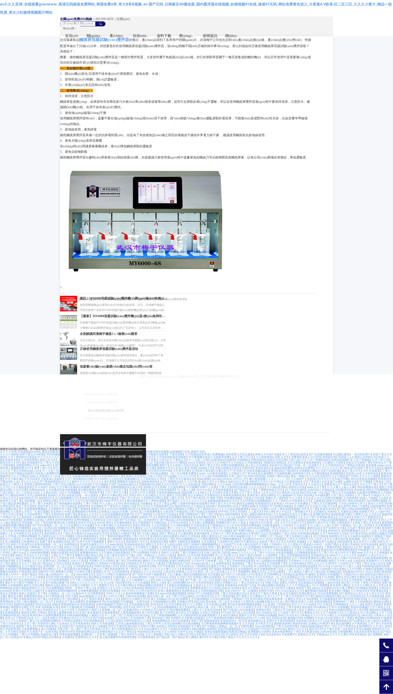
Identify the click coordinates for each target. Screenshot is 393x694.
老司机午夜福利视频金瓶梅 (243, 604)
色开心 (9, 618)
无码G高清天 (122, 582)
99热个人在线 (208, 487)
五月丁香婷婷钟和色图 (219, 618)
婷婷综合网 (49, 501)
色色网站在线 (61, 542)
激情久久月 (112, 599)
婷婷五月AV (98, 476)
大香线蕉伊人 (344, 522)
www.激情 (116, 544)
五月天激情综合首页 (193, 547)
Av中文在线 (203, 490)
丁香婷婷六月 (239, 599)
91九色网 (327, 577)
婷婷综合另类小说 (91, 517)
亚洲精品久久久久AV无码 (145, 572)
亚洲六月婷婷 (350, 544)
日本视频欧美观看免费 (119, 550)
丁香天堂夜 (293, 607)
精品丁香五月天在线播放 (339, 492)
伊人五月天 (272, 492)
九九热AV (197, 561)
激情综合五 (349, 547)
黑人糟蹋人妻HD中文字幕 (201, 637)
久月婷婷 (285, 525)
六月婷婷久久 (277, 544)
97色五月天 (253, 577)
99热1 (240, 471)
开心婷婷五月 (234, 634)
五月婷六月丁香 (219, 533)
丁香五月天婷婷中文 (299, 539)
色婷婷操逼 (223, 563)
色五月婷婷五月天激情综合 (204, 495)
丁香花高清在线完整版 (75, 569)
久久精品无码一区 (51, 492)
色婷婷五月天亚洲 (154, 487)
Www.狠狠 (203, 479)
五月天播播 (23, 561)
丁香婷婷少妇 (23, 618)
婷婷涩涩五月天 (237, 482)
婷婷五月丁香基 (343, 618)
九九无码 (247, 623)
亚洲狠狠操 (336, 473)
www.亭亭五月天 (114, 501)
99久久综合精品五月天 (150, 495)
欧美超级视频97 (341, 460)
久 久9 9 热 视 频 (194, 482)
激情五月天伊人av (339, 561)
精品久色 (96, 555)
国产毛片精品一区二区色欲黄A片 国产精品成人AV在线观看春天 (158, 520)
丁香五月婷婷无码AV (86, 531)
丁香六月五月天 (128, 498)
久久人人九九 (225, 517)
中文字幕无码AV (337, 539)
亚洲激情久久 (374, 561)
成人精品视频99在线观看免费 (117, 637)
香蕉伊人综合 (290, 492)
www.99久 (46, 465)
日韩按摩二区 (213, 561)
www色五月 (205, 468)
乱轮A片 (37, 533)
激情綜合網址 (381, 602)
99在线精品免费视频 (246, 525)
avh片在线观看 (180, 621)
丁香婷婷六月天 (304, 580)
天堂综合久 (299, 484)
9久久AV (323, 566)
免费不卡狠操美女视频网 (184, 542)
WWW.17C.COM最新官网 (202, 593)
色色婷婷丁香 (141, 618)
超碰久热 (220, 580)
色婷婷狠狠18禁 (340, 514)
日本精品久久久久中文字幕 (316, 615)
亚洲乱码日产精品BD (284, 471)
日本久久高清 (78, 561)
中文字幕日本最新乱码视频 (72, 487)
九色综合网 (174, 544)
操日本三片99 (349, 582)
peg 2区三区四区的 (43, 528)
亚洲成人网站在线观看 (206, 577)
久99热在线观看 (71, 621)
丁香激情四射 (332, 547)
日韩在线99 (312, 577)
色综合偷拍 (230, 615)
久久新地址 (351, 612)
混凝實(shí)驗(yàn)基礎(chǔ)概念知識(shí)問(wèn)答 (116, 366)
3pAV (100, 522)
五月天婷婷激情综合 (347, 615)
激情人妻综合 (225, 558)
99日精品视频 (158, 473)
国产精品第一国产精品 (169, 637)
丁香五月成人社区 (372, 563)
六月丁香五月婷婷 (342, 495)
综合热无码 (141, 615)
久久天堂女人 (123, 618)
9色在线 (366, 615)
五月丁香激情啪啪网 (163, 615)
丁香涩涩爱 (176, 454)
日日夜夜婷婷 (292, 482)
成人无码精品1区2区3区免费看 (170, 599)
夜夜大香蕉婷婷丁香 (191, 514)
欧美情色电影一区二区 (48, 544)
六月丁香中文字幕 (116, 492)
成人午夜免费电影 (150, 512)
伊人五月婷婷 (59, 558)
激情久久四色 (291, 547)
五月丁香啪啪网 (239, 572)
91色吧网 (322, 585)
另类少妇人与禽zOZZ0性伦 (343, 558)
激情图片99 (294, 618)
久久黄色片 (294, 544)
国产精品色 (44, 563)
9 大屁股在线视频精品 (177, 585)
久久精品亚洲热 (276, 487)
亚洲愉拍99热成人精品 (14, 615)
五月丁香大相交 (194, 498)
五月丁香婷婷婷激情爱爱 (114, 536)
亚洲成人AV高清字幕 (122, 533)
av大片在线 (83, 484)
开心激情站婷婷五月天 (18, 495)
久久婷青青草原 (166, 550)
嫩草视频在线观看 (316, 591)
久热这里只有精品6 (174, 512)
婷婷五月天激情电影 (118, 522)
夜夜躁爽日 (131, 479)
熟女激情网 (265, 473)
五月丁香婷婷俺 (224, 596)
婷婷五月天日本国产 (168, 484)
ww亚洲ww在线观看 (222, 460)
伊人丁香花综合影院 (294, 454)
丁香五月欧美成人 (92, 629)
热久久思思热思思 (353, 596)
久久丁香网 (258, 536)
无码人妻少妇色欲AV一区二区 (56, 574)
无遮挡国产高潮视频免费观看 (22, 569)
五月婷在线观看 (165, 490)
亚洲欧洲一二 (89, 634)
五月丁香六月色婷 (40, 503)
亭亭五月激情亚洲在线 (121, 626)
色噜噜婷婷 (20, 547)
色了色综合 (132, 569)
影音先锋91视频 (338, 591)
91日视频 (191, 487)
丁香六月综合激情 (63, 484)
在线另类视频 (283, 552)
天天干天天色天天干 (292, 522)
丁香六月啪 (90, 503)
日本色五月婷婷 (209, 612)
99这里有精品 (356, 634)
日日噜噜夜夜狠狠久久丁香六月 (313, 552)
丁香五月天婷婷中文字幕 (298, 596)
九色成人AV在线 (253, 498)
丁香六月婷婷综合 (11, 623)
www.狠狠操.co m (90, 596)
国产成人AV (44, 599)
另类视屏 (279, 539)
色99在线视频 (358, 607)
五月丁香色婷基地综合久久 (53, 482)
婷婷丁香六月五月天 (222, 503)
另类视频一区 (32, 501)
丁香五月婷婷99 (52, 514)
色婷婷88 (83, 506)
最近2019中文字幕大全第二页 (327, 629)
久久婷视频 (381, 552)
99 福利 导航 (214, 498)
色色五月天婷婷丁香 (358, 462)
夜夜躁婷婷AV (69, 604)
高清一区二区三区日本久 (213, 572)
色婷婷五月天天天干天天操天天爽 (327, 479)
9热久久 (205, 492)
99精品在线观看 (312, 547)
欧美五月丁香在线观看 (69, 602)
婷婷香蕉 (40, 495)
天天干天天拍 (317, 531)
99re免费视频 (53, 588)
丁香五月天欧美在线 (306, 550)
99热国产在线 (246, 585)
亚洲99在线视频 (109, 591)
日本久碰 (111, 520)
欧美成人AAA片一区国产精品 (321, 544)
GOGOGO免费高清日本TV (123, 509)
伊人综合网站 (368, 612)
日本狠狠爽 (344, 632)
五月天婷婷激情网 (56, 580)
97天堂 (225, 612)
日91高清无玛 (357, 533)
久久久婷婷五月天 (248, 607)
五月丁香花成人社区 (315, 482)
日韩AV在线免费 (135, 596)
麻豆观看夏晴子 (136, 501)
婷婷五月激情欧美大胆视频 (77, 607)
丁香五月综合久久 (281, 528)
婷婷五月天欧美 (189, 536)
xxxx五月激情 (196, 462)
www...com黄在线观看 (212, 473)
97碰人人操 (49, 555)
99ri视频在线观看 (366, 588)
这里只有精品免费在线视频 (66, 550)
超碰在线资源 (59, 552)
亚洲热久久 (104, 588)
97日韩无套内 (199, 525)
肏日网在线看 (86, 490)
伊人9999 (100, 479)
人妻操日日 (95, 615)
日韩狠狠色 (340, 604)
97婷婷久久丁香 (237, 580)
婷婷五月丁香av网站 (66, 599)
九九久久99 (66, 610)
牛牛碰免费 (321, 495)
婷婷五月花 (89, 498)
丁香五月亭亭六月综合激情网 (162, 623)
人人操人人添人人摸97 (298, 569)
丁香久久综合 (265, 552)
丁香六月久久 (139, 536)
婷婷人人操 (158, 582)
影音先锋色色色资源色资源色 (298, 566)
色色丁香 (196, 621)
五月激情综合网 (347, 512)
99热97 (224, 462)
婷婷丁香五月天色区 (370, 468)
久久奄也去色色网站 (33, 539)
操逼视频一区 (357, 539)
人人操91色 (382, 512)
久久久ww (223, 484)
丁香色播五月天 (301, 512)
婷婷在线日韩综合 (375, 574)
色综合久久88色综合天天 (331, 580)
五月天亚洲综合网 (214, 604)
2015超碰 (169, 476)
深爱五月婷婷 (288, 582)
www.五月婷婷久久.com (44, 476)
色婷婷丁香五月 (268, 542)
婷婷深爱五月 (52, 533)
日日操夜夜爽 (282, 473)
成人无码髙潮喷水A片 (180, 582)
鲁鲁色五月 (311, 612)
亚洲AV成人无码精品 (320, 490)
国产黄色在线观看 (353, 501)
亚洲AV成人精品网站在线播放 (92, 577)
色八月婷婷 (166, 612)
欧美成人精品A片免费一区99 (118, 512)
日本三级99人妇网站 (377, 621)
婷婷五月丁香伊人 (11, 484)
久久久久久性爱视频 (247, 547)
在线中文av (184, 632)
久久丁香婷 (279, 501)
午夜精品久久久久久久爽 (331, 634)
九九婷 (382, 498)
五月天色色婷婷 (79, 623)
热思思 (73, 552)
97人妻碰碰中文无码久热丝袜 (294, 495)
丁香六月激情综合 (191, 552)
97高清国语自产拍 (177, 563)
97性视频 (126, 602)
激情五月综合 (295, 599)
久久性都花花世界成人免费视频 (204, 454)
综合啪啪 (96, 506)
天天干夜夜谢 (165, 566)
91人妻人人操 (351, 566)
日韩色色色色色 (107, 498)
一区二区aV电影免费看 (182, 473)
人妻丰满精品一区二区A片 (37, 602)
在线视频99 (245, 569)
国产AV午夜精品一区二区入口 (50, 525)
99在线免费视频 (327, 593)
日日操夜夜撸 (145, 637)
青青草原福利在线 (234, 495)
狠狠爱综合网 (18, 607)
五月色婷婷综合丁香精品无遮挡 (344, 465)
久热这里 (168, 572)
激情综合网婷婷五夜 (327, 596)
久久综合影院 (113, 621)
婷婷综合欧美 (149, 509)
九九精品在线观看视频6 (331, 520)
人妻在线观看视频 (288, 509)
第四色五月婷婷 (165, 626)
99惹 (275, 566)
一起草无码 (141, 602)
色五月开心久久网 (364, 542)
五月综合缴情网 (225, 520)
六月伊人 (319, 539)
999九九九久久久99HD (321, 563)
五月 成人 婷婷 (381, 626)
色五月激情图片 (141, 522)
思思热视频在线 (138, 604)
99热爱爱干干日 (367, 550)
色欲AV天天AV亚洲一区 (263, 522)
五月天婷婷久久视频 (144, 547)
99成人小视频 (367, 498)
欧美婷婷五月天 (180, 558)
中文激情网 (184, 533)
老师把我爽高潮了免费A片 (141, 593)
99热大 (262, 520)
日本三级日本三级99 (216, 552)
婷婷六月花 (71, 547)
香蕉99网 (207, 555)
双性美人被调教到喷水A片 (16, 468)
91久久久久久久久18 (328, 468)
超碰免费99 (377, 506)
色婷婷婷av (189, 591)
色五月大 (266, 588)
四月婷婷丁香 (160, 618)
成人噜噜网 (114, 539)
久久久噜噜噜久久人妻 (139, 580)
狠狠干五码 (333, 501)
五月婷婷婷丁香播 (359, 580)
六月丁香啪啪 (361, 460)
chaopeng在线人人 (202, 563)
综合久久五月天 (81, 618)
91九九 (147, 462)
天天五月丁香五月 (371, 484)
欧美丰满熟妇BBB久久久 (28, 588)
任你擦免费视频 (87, 591)
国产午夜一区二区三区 (198, 580)
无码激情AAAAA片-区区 (256, 539)
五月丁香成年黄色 (92, 599)
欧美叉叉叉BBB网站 (267, 574)
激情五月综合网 (176, 495)
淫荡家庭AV (146, 484)
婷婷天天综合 (86, 522)
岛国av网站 (208, 484)
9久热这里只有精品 (165, 514)
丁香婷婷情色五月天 (270, 490)
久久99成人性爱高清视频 (20, 536)
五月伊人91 (136, 492)
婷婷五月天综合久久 (27, 555)
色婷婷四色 (299, 623)
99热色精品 (258, 460)
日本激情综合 (29, 542)
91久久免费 (194, 604)
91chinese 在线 (164, 577)
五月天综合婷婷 (176, 522)
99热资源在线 (378, 591)
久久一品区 (41, 618)
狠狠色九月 (98, 509)
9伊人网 (269, 512)
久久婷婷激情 (264, 457)
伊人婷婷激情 (262, 566)
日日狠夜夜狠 (95, 593)
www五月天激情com (324, 588)
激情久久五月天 (297, 629)
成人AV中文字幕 (344, 552)
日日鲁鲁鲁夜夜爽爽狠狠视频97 (220, 623)
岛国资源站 (111, 517)
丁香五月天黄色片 (74, 533)
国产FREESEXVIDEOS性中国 (153, 471)
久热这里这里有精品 (365, 632)
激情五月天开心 (155, 544)
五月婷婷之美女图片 (204, 471)
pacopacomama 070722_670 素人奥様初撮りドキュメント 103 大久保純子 (258, 479)
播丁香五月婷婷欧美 (128, 561)
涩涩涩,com (353, 473)
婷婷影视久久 (108, 632)
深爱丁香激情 (80, 509)
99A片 (140, 607)
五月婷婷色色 (370, 473)
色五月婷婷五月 (265, 612)
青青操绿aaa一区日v (232, 621)
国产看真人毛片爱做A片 (250, 596)
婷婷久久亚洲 (169, 552)
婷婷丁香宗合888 (249, 555)
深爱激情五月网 (182, 509)
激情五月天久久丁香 (22, 563)
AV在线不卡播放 (284, 588)
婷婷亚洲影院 (322, 602)
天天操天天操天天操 (141, 490)
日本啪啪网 (14, 585)
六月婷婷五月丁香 (348, 563)
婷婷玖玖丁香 (115, 476)
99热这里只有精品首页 (76, 626)
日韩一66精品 (144, 555)
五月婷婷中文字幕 (59, 509)
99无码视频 (53, 454)
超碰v (253, 506)
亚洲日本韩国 (382, 572)
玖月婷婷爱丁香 (276, 563)
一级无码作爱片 (361, 454)
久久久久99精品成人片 (300, 585)
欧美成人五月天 (87, 514)
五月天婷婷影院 (178, 588)
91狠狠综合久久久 (221, 525)
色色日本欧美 (141, 525)
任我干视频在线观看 (20, 473)
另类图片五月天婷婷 (101, 561)
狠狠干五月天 (247, 615)
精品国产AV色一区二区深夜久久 (303, 465)
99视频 (308, 618)
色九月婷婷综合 (46, 610)
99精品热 (159, 522)
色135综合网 (149, 612)
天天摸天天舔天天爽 (224, 492)
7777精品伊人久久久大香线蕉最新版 (269, 550)
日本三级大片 (297, 460)
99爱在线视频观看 (232, 465)
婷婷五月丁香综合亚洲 (264, 593)
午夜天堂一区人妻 (68, 629)
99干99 (222, 512)
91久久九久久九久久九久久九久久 (58, 457)
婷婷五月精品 (128, 566)
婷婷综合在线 (296, 487)
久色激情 (67, 637)
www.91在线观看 (10, 520)
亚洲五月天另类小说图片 (28, 591)
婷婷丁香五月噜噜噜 (17, 528)
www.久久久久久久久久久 (85, 582)
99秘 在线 (271, 582)
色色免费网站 (160, 621)
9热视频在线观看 (234, 550)
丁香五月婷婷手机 (273, 607)
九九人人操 (356, 604)
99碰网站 (243, 460)
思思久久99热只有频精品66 (113, 574)
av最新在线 (350, 482)
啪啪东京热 (52, 585)
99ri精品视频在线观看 (270, 585)
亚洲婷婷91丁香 (343, 602)
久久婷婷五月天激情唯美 (246, 462)
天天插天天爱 (82, 572)
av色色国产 (74, 539)
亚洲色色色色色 (133, 544)
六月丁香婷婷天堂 (92, 492)
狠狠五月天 (258, 572)
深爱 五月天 (282, 457)
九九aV (313, 476)
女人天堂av (380, 585)
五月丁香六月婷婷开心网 (39, 623)
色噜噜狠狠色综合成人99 (126, 487)
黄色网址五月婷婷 (96, 563)
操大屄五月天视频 (186, 612)
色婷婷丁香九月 (25, 626)
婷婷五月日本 (48, 460)
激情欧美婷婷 (282, 623)
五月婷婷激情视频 (37, 552)
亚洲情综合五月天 (86, 637)
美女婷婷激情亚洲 (204, 517)
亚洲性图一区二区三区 (57, 566)
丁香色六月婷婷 (369, 582)
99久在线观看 (371, 471)
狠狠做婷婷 (211, 621)
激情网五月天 (101, 572)
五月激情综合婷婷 (128, 531)
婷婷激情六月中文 (137, 542)
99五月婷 (128, 495)
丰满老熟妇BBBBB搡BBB (60, 591)
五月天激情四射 (186, 615)
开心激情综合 (46, 536)
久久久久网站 (19, 476)
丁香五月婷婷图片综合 (233, 593)
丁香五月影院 (214, 514)
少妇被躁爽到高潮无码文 (47, 517)
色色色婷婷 (313, 462)
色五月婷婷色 (187, 607)
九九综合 (373, 514)
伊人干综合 (283, 512)
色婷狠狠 (237, 563)
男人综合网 (360, 610)
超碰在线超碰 (306, 520)
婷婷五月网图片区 (225, 582)
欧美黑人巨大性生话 (211, 634)
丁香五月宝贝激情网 (323, 503)
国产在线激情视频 (320, 454)
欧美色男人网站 (339, 585)
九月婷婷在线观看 (358, 536)
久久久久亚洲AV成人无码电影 (50, 561)
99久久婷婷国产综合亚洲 (329, 569)
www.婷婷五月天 (97, 533)
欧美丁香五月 (213, 528)
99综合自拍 (42, 604)
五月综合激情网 (219, 599)
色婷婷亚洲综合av (87, 632)
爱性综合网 (14, 596)
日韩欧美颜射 (270, 525)
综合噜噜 (273, 533)
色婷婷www (36, 490)
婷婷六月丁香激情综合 (367, 517)
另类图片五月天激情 (128, 528)
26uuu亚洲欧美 (263, 626)
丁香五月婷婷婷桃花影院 (239, 561)
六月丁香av (362, 495)
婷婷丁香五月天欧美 (32, 454)
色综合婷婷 (214, 610)
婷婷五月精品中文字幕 (169, 580)
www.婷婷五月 (27, 498)
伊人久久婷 (203, 476)
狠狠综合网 (81, 555)
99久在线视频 (339, 607)
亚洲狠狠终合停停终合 (85, 512)
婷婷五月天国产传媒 (267, 454)
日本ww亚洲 (327, 632)
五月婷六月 (183, 577)
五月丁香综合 (126, 632)
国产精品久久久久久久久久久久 (186, 501)
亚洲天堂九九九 (46, 506)
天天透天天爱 (181, 471)
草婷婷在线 (329, 457)
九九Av (307, 498)
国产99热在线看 (102, 618)
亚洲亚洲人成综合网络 (260, 495)
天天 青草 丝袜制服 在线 (43, 607)
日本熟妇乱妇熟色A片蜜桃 (298, 574)
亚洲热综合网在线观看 (163, 536)
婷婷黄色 (230, 585)
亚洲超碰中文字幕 (188, 626)
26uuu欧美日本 (180, 531)
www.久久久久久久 (242, 552)
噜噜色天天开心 (166, 468)
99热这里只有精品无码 (155, 531)
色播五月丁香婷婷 (276, 498)
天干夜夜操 (358, 623)
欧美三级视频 (108, 634)
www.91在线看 (231, 588)
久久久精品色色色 (21, 487)
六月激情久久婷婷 (333, 462)
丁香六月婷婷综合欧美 (232, 487)
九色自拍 (358, 561)
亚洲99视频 (81, 520)
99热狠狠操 (219, 476)
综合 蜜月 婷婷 (187, 468)
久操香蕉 (318, 501)
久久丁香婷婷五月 (191, 528)
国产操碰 (214, 569)
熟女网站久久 (51, 569)
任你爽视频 (319, 561)
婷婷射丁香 (303, 588)
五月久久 (211, 462)
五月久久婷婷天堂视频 (327, 498)
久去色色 (61, 623)
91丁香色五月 (177, 460)
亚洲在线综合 (263, 468)
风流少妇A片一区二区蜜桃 (241, 591)
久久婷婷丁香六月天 (289, 612)
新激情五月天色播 (82, 525)
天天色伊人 (236, 602)
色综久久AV (375, 503)
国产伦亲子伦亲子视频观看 (88, 542)
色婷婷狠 (311, 599)
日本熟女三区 (381, 482)
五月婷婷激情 (119, 572)
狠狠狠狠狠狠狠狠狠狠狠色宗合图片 (200, 550)
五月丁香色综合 (347, 626)
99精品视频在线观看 (149, 585)
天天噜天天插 (16, 632)
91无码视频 (72, 492)
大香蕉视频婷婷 (129, 612)
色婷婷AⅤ (275, 465)
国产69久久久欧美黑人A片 (237, 574)
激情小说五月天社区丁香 (112, 490)
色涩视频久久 (293, 517)
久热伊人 (198, 585)
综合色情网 (275, 517)
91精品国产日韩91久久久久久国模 (357, 476)
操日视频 (42, 512)
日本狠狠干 (288, 634)
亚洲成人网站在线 (277, 476)
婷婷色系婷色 (149, 482)
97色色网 (24, 572)
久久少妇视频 (140, 582)
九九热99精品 (159, 525)
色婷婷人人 (345, 457)
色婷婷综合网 (147, 566)
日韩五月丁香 (99, 569)
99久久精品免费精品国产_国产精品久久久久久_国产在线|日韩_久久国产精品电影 (119, 558)
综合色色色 (272, 634)
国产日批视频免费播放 (32, 509)
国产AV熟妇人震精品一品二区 (220, 626)
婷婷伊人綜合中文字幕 (320, 522)
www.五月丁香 (316, 487)
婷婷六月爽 (372, 528)
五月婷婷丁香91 (169, 547)
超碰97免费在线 (179, 561)
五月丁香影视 (143, 514)
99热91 (154, 552)
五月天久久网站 (216, 482)
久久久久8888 (8, 454)
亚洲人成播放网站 (168, 591)
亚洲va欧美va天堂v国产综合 (249, 533)
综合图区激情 (341, 454)
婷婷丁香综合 (167, 533)
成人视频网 (374, 634)
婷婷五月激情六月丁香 (32, 593)
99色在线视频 (244, 558)
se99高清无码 (343, 490)
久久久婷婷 (168, 632)
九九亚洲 (267, 604)
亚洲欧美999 (320, 514)
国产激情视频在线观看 (67, 503)
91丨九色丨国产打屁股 (118, 615)
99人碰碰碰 (206, 520)
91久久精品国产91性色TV (257, 629)
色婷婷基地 (87, 604)
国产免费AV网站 (243, 531)
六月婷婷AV (224, 542)
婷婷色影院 (344, 542)
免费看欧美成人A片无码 (305, 457)
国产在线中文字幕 (334, 528)
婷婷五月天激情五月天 (134, 599)
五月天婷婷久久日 (233, 577)
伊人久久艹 (274, 596)
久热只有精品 (67, 506)
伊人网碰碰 (12, 542)
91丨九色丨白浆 (198, 460)
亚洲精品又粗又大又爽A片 (294, 514)
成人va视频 (99, 626)
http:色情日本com (148, 632)
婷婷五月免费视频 (377, 490)
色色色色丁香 (165, 539)
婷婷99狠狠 (231, 514)
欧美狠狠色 (12, 612)
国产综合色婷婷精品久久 (28, 580)
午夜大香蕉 (346, 588)
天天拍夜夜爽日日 (161, 506)
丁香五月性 (288, 533)
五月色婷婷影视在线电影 (171, 457)
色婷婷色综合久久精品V (189, 506)
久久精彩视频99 (207, 539)
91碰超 (198, 632)
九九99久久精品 (165, 555)
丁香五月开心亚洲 (11, 514)
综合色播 (213, 574)
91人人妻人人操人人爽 (341, 487)
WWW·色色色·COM (106, 566)
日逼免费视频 (29, 629)
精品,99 (198, 602)
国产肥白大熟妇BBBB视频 (352, 509)
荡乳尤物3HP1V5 (42, 572)
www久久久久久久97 (342, 555)
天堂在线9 (229, 528)
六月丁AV (384, 612)
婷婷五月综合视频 (359, 629)
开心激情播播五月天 (67, 498)
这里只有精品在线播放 (202, 512)
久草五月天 (375, 593)
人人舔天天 (255, 512)
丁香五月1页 (284, 580)
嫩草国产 (227, 547)
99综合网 (165, 509)
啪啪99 (186, 517)
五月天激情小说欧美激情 (113, 552)
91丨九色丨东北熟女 (54, 471)
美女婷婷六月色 (60, 512)
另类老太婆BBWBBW (37, 484)
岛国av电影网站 (281, 632)
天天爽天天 (300, 506)
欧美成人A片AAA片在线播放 (291, 503)
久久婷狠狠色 (363, 602)
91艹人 (150, 607)
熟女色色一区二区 (216, 602)
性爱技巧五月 (365, 577)
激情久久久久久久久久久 (87, 482)
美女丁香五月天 (351, 471)
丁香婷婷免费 (156, 501)
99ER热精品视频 (307, 533)
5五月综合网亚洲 (174, 604)
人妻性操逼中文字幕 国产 (363, 520)
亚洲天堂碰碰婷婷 (228, 629)
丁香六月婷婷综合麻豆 (297, 536)
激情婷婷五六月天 (155, 588)
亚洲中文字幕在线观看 (280, 621)
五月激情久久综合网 (239, 566)
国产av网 (335, 482)
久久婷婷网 (269, 555)
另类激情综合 (319, 555)
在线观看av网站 (308, 471)
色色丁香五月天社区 (367, 522)
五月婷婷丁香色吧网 (108, 607)
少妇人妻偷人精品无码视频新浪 (186, 574)
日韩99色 (247, 468)
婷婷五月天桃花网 (102, 623)
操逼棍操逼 (130, 539)
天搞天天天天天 (246, 520)
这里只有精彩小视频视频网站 (200, 544)
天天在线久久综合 (156, 460)
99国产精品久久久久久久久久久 (238, 637)
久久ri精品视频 (179, 525)
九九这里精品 (190, 484)
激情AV (14, 522)
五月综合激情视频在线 (128, 623)
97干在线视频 (139, 552)
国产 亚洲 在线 (121, 547)
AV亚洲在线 (116, 563)
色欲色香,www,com (378, 465)
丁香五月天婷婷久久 (55, 462)
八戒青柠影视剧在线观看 (192, 503)
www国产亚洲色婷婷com (221, 506)
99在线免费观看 (93, 621)
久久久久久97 (185, 476)
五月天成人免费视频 (201, 522)
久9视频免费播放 (229, 539)
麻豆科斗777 (226, 471)
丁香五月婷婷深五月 (250, 582)
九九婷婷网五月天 (266, 531)
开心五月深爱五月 (226, 555)
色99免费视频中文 (352, 531)
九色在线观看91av (203, 558)
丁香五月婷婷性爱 (286, 626)
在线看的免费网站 (367, 492)
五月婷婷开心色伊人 (87, 610)
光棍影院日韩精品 (274, 462)
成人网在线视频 (94, 550)
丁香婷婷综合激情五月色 (209, 566)
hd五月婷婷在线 (275, 618)
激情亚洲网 (71, 517)
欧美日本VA (327, 509)
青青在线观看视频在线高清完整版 (224, 632)
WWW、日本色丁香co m (80, 588)
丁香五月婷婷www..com (25, 471)
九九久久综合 (256, 487)
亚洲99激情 (201, 533)
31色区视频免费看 (177, 610)
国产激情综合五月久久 (352, 593)
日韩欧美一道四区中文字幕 (45, 547)
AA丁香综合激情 (295, 490)
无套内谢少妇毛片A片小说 (312, 621)
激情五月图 (108, 531)
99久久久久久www (303, 604)
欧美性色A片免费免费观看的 (338, 550)
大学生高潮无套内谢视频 (61, 490)
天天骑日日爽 (146, 626)
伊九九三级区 (13, 558)
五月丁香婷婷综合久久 (208, 509)
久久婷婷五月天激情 (152, 610)
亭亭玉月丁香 (309, 509)
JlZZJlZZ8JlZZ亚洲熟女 (59, 577)
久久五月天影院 (377, 599)
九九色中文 (315, 484)
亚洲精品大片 (295, 577)
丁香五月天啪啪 (28, 634)
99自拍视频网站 (185, 539)
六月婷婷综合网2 (151, 498)
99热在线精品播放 (311, 626)
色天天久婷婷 (250, 588)
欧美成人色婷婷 (53, 479)
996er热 (280, 629)
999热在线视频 (85, 528)
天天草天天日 (263, 623)
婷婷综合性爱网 (303, 468)
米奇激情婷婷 (338, 621)
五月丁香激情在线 (171, 482)
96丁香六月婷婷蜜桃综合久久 (123, 629)
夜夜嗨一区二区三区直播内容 (119, 610)
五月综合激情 (275, 572)
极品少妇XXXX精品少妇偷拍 (43, 637)
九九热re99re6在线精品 (252, 528)
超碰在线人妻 (48, 634)
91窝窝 (243, 506)
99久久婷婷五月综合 (262, 580)
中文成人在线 (323, 618)
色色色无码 (12, 460)
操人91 (65, 476)
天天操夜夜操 (327, 599)
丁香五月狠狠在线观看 (153, 454)
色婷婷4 (359, 490)
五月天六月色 (121, 588)
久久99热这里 (359, 591)
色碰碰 (301, 542)
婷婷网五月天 (337, 536)
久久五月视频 (64, 536)
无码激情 (145, 503)
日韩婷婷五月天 (135, 563)
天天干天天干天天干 (71, 501)
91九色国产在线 (44, 487)
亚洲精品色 (333, 572)
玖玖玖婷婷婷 (368, 544)
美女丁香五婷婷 (25, 506)
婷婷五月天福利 (59, 618)
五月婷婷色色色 (82, 566)
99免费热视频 (232, 498)
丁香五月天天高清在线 (180, 479)
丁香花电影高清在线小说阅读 (58, 522)
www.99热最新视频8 (172, 593)
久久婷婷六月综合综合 (183, 465)
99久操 (20, 462)
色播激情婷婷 (88, 552)
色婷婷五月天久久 (260, 482)
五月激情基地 (319, 473)
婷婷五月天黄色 (135, 476)
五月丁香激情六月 (101, 585)
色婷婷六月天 (56, 495)
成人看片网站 (288, 602)
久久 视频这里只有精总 (321, 542)
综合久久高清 (155, 563)
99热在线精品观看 (340, 610)
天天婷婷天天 (21, 533)
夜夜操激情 (116, 569)
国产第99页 (345, 599)
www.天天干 (364, 552)
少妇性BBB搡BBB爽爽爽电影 (249, 484)
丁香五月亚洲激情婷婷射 (293, 555)
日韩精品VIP (184, 602)
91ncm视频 (224, 531)
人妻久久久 (198, 610)
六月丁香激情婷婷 (318, 460)
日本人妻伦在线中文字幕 (252, 544)
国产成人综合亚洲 (243, 612)
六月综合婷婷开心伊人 (351, 503)
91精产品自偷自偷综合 (123, 484)
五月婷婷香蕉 (29, 460)
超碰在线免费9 (283, 468)
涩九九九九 (27, 482)
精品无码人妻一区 (311, 492)
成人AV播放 (48, 629)
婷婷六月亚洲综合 (21, 544)
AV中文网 (71, 596)
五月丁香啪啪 (153, 634)
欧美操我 (136, 588)
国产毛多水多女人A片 (282, 520)
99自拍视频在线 (367, 487)
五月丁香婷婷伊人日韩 (333, 533)
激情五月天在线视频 (155, 561)
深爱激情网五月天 (27, 465)
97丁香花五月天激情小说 (119, 506)
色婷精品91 (46, 498)
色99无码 (156, 604)
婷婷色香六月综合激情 (239, 454)
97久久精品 (324, 604)
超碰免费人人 (189, 492)
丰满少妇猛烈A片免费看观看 (272, 558)
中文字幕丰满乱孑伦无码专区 (23, 479)
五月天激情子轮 (31, 566)
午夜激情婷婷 (80, 476)
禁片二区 (172, 528)
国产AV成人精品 (147, 533)
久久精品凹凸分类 (351, 574)
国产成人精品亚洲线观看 (95, 547)
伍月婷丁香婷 (355, 528)
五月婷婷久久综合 (299, 561)
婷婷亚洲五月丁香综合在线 (341, 484)
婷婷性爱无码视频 (169, 517)
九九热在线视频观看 (236, 509)
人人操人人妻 (8, 610)
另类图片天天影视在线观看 (275, 506)
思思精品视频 (129, 517)
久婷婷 (49, 520)
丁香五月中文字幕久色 (110, 580)
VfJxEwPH (349, 468)
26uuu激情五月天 (154, 629)
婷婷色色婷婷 (63, 520)
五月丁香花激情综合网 (78, 479)
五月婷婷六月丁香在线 (242, 473)
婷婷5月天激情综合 (245, 542)
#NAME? (333, 531)
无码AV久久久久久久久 (293, 531)
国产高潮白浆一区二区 (372, 547)
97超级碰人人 (121, 577)
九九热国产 (227, 544)
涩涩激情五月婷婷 (324, 512)
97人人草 (295, 498)
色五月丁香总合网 (164, 503)
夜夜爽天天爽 (63, 572)
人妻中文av (17, 552)
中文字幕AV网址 (124, 585)
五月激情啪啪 (199, 599)
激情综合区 (314, 528)
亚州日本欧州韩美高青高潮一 (267, 599)
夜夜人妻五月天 (173, 498)
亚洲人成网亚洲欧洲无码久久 (258, 514)
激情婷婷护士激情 (94, 539)
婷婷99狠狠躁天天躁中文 (111, 604)
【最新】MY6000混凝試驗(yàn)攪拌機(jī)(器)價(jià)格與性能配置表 (122, 316)
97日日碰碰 (100, 484)
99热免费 (246, 626)
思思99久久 (327, 476)
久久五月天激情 (145, 550)
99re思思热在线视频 (362, 479)
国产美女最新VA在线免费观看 (100, 612)
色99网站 (364, 626)
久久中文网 (353, 569)
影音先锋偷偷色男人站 (268, 569)
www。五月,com (280, 484)
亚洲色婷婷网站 (49, 621)
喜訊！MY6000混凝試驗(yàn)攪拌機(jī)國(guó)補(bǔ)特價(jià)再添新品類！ (123, 299)
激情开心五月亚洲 (188, 555)
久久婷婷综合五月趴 (152, 479)
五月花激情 (208, 542)
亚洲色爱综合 (307, 593)
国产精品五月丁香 (245, 490)
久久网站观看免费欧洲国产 (151, 465)
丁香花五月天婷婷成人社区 (288, 610)
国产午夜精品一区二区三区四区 (354, 525)
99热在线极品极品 (257, 471)
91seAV (335, 566)
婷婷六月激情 (360, 506)
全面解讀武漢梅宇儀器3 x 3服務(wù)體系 (108, 334)
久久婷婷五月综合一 (22, 512)
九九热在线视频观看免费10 (115, 514)
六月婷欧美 (282, 604)
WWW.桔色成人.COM (137, 621)
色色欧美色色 (27, 599)
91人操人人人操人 (321, 525)
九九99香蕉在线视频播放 (255, 501)
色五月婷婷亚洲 (9, 629)
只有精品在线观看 (178, 629)
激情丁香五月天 (208, 465)
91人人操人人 (107, 503)
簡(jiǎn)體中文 (71, 28)
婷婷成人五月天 (185, 572)
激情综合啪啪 (245, 503)
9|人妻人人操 (185, 490)
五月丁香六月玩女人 (251, 492)
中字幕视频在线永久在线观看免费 (209, 457)
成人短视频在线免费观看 (271, 561)
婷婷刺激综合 (256, 621)
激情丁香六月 (42, 468)
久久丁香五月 (27, 610)
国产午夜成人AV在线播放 (238, 610)
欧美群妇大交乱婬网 (194, 569)
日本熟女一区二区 (274, 577)
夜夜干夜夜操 (56, 539)
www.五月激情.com (263, 509)
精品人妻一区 (206, 607)
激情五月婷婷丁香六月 (57, 531)
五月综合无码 (61, 563)
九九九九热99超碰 (154, 528)
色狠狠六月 (366, 512)
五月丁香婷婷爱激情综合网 (308, 558)
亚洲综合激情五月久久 (93, 544)
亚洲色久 (77, 563)
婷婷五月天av (115, 542)
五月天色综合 (184, 566)
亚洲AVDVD (66, 632)
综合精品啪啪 (190, 623)
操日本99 (343, 506)
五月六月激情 (214, 585)
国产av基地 (356, 621)
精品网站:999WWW (367, 618)
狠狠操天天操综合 (128, 482)
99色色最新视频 (76, 615)
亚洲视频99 (93, 602)
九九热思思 (115, 479)
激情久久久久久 (317, 610)
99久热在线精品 (128, 503)
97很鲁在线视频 (372, 569)
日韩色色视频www (167, 492)
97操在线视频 (105, 528)
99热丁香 (213, 547)
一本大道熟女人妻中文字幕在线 (101, 495)
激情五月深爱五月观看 (74, 585)
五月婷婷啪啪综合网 (210, 591)
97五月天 (142, 506)
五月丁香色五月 (379, 607)
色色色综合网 (158, 542)
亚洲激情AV (34, 462)
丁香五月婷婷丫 (225, 607)
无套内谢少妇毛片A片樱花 (169, 462)
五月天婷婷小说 (253, 634)
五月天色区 (345, 517)
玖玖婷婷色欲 (204, 582)
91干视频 (365, 482)
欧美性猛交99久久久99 (249, 618)
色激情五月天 (305, 634)
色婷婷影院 (71, 544)
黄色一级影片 (299, 476)
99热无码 (360, 599)
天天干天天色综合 (203, 531)
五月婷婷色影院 (222, 490)
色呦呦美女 (229, 569)
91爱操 (150, 492)
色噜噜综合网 (66, 528)
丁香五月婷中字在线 (130, 634)
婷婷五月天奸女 (287, 615)
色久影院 (109, 482)
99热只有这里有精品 (36, 558)
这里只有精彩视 (330, 471)
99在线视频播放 (167, 607)
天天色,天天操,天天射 (323, 506)
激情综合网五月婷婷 (33, 612)
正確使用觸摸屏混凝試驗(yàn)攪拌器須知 (109, 349)
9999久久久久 (114, 593)
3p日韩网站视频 (376, 501)
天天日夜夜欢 (295, 462)
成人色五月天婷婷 (256, 465)
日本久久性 (154, 476)
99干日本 (5, 604)
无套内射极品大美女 (227, 468)
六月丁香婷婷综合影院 (21, 457)
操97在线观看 (99, 487)
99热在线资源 (255, 476)
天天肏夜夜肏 (374, 596)
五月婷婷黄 (350, 498)
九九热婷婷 (23, 517)
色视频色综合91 (271, 547)
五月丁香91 (65, 555)
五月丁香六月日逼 (243, 457)
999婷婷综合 (147, 539)
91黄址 (277, 482)
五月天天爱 (20, 490)
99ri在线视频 (110, 602)
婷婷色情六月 (300, 473)
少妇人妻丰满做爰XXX (235, 536)
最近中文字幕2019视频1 (20, 582)
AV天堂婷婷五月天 (299, 501)
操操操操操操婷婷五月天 (222, 501)
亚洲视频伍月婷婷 (259, 632)
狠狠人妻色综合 (210, 536)
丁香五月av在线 (255, 563)
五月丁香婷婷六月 (331, 612)
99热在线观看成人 (48, 626)
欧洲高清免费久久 (210, 615)
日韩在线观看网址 (86, 536)
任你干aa (128, 607)
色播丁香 (70, 514)
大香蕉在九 (359, 514)
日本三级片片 (237, 476)
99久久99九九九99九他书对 (138, 591)
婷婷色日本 (263, 610)
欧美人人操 (305, 602)
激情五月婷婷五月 (365, 457)
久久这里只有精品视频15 (52, 582)
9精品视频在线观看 (203, 629)
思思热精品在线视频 (310, 582)
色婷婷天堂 (265, 591)
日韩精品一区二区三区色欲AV (66, 593)
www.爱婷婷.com (142, 577)
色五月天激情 (288, 593)
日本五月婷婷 (237, 512)
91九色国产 (301, 525)
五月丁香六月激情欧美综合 (319, 517)
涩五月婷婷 (320, 536)
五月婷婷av (97, 520)
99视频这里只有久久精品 (231, 522)
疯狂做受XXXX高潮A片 (315, 607)
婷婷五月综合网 (276, 460)
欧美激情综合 (263, 503)
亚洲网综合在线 (32, 520)
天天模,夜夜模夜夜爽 (374, 558)
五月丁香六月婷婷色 (82, 580)
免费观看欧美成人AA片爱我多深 (43, 596)
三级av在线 (332, 582)
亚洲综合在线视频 (327, 574)
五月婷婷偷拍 (296, 563)
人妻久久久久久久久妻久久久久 (160, 569)
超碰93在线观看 (23, 604)
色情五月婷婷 (373, 604)
